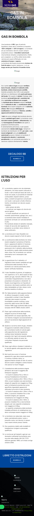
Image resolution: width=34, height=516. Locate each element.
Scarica (16, 159)
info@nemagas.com (17, 509)
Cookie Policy (17, 512)
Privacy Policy (28, 510)
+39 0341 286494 (9, 507)
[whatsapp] (2, 507)
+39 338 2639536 (24, 507)
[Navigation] (25, 3)
